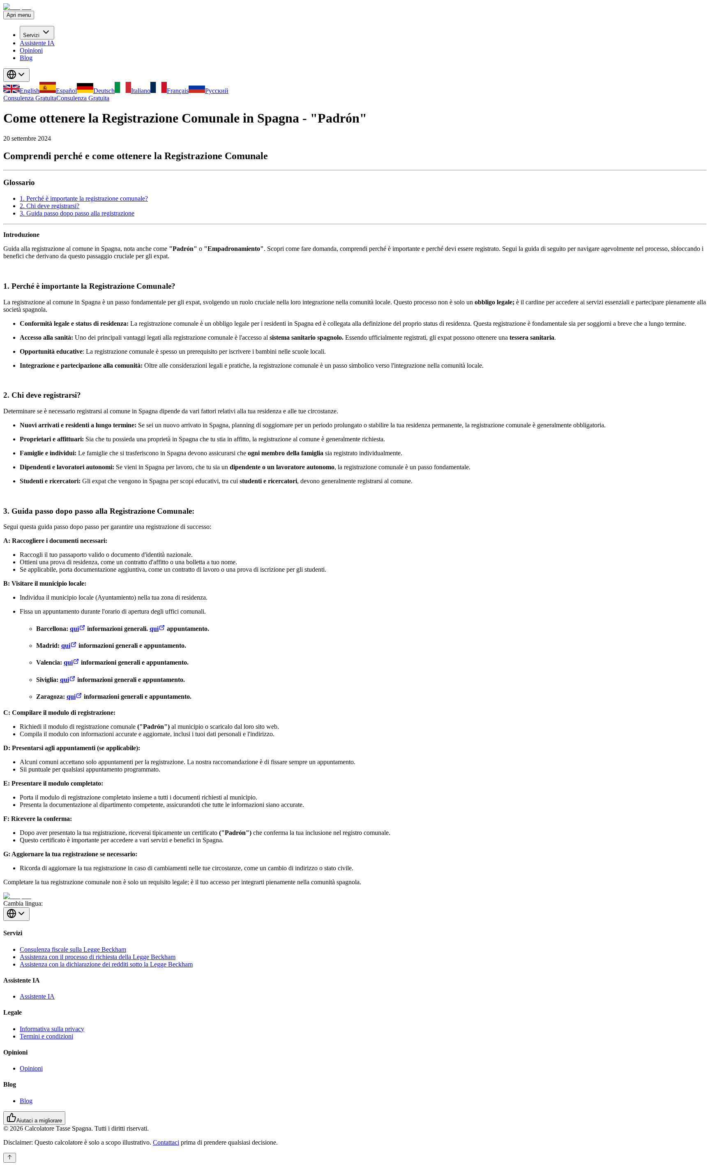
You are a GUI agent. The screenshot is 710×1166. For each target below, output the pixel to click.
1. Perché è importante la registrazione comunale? (84, 198)
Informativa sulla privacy (52, 1028)
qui (74, 628)
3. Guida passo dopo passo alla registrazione (77, 213)
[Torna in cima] (9, 1158)
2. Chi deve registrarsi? (49, 205)
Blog (26, 57)
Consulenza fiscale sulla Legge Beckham (73, 949)
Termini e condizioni (46, 1036)
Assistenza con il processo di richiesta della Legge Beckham (97, 956)
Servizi (31, 35)
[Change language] (16, 75)
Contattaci (166, 1142)
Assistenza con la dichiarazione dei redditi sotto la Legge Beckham (106, 964)
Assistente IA (37, 42)
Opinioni (31, 50)
